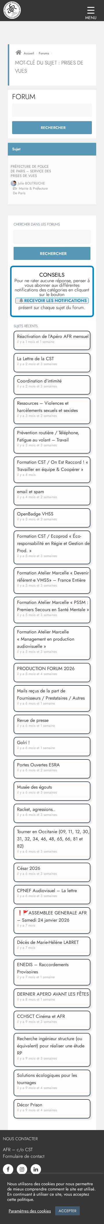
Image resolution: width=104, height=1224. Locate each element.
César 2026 (28, 868)
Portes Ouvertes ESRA (38, 764)
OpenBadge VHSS (35, 514)
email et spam (30, 491)
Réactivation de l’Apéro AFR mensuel (53, 336)
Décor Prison (29, 1104)
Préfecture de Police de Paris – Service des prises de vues (31, 171)
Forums (44, 53)
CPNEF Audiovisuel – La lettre (47, 890)
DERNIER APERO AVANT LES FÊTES (53, 994)
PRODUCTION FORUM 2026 (46, 668)
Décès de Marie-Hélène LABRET (48, 942)
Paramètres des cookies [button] (30, 1211)
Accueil (29, 53)
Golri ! (23, 742)
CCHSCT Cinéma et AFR (41, 1016)
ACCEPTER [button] (67, 1211)
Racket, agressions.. (36, 809)
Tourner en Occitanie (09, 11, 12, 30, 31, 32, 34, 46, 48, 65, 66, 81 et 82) (53, 838)
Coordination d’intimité (39, 381)
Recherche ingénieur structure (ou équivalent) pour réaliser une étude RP (50, 1045)
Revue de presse (33, 720)
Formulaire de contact (23, 1156)
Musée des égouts (34, 787)
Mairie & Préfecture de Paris (30, 191)
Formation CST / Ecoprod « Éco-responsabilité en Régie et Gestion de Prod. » (53, 543)
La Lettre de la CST (35, 358)
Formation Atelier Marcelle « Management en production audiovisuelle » (45, 639)
